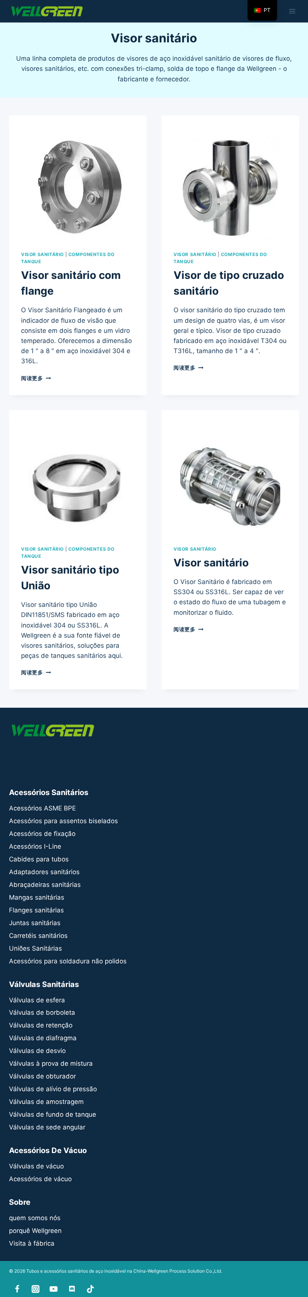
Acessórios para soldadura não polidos (68, 961)
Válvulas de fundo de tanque (52, 1114)
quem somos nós (34, 1218)
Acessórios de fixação (42, 833)
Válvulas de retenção (40, 1025)
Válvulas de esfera (37, 1000)
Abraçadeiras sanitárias (45, 884)
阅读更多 (36, 378)
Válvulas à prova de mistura (51, 1063)
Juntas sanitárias (34, 923)
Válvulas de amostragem (46, 1101)
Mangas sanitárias (36, 897)
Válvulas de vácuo (36, 1166)
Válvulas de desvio (37, 1050)
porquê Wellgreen (35, 1230)
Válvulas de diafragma (43, 1038)
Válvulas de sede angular (47, 1127)
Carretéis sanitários (38, 935)
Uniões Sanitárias (35, 948)
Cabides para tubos (39, 859)
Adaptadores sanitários (44, 872)
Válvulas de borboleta (42, 1012)
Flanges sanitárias (36, 910)
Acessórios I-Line (35, 846)
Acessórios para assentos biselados (63, 821)
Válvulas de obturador (42, 1076)
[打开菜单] (292, 11)
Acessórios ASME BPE (42, 808)
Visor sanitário (42, 254)
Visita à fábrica (31, 1243)
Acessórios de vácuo (40, 1179)
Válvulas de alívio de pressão (53, 1089)
